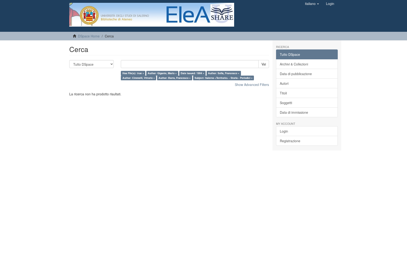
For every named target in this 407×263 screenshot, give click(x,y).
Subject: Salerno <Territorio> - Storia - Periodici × (223, 78)
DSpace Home (89, 36)
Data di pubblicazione (296, 73)
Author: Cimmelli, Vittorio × (138, 78)
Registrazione (290, 140)
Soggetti (286, 102)
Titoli (283, 93)
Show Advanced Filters (252, 84)
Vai (263, 64)
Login (284, 131)
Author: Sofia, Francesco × (223, 73)
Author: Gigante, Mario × (162, 73)
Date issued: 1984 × (192, 73)
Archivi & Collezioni (294, 64)
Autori (284, 83)
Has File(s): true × (133, 73)
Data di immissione (294, 112)
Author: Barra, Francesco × (175, 78)
